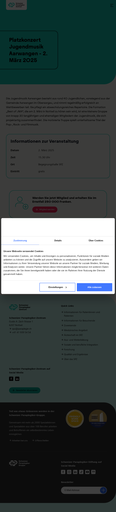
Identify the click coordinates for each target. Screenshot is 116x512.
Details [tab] (58, 240)
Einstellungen (55, 287)
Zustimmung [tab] (20, 240)
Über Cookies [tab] (96, 240)
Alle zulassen (94, 287)
